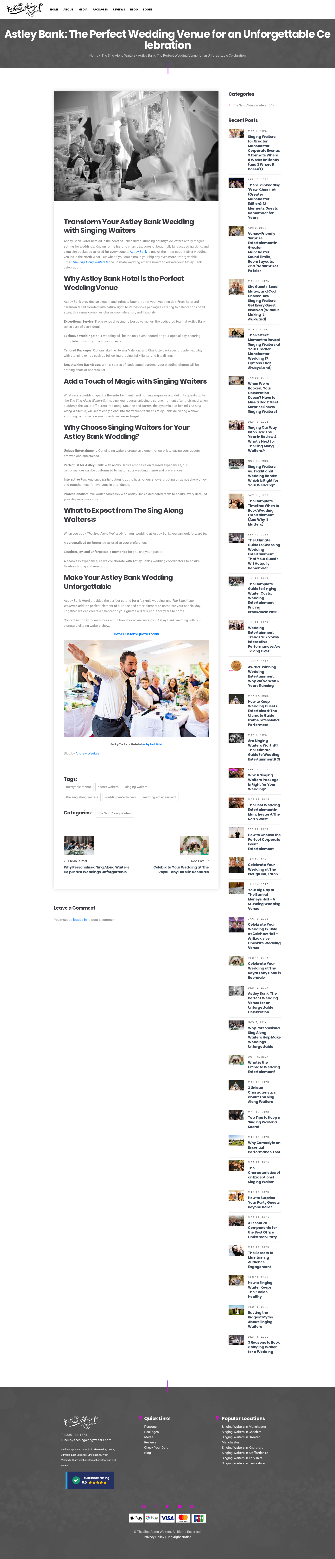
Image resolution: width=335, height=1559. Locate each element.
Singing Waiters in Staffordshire (245, 1453)
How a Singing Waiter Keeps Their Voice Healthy (260, 1289)
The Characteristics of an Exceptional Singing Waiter (264, 1174)
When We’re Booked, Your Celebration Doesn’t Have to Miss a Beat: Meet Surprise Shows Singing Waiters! (263, 397)
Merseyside (100, 1449)
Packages (151, 1432)
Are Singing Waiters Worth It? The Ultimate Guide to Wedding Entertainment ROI (264, 750)
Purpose (150, 1427)
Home (93, 55)
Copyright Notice (179, 1537)
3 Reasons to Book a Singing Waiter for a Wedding (264, 1347)
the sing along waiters (82, 797)
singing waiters (136, 787)
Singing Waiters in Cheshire (242, 1432)
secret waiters (108, 787)
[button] (90, 1480)
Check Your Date (156, 1447)
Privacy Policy (154, 1537)
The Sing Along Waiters (119, 55)
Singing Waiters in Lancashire (243, 1463)
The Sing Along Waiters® (90, 262)
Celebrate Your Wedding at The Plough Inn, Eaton (263, 869)
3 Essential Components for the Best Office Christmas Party (262, 1230)
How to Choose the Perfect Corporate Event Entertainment (264, 841)
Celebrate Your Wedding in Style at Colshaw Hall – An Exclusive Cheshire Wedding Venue (264, 936)
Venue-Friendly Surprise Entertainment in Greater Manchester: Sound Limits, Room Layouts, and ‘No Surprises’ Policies (263, 252)
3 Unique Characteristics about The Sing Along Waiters (262, 1094)
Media (148, 1437)
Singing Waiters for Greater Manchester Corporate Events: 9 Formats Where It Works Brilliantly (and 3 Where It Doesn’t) (264, 153)
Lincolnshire (94, 1454)
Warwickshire (79, 1460)
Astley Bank (138, 252)
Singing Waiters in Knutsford (242, 1447)
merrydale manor (78, 787)
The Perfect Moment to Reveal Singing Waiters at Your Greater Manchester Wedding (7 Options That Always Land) (264, 351)
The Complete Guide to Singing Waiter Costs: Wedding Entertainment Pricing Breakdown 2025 (262, 598)
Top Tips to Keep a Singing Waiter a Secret (264, 1122)
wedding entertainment (159, 797)
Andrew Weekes (87, 753)
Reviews (150, 1442)
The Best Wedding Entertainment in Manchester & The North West (264, 812)
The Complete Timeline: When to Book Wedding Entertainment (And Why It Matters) (263, 513)
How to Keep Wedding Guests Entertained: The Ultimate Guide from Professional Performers (264, 713)
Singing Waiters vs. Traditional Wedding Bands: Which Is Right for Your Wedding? (263, 476)
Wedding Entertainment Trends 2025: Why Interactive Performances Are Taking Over (264, 639)
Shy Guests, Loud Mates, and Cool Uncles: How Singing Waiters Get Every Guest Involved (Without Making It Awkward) (263, 303)
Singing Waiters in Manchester (244, 1427)
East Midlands (79, 1454)
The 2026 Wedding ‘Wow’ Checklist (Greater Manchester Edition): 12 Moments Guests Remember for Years (264, 201)
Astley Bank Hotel (152, 744)
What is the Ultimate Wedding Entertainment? (264, 1067)
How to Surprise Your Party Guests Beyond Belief (264, 1202)
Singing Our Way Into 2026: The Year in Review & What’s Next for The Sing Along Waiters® (262, 439)
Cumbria (65, 1454)
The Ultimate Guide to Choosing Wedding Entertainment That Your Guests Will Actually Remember (264, 554)
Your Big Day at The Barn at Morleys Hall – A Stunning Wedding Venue (264, 899)
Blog (147, 1453)
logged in (80, 920)
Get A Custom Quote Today (136, 634)
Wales (64, 1465)
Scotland (106, 1460)
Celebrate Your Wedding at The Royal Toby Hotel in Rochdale (264, 970)
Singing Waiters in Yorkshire (242, 1458)
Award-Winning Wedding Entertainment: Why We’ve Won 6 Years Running (263, 676)
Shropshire (94, 1460)
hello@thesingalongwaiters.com (87, 1440)
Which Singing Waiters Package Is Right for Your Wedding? (263, 782)
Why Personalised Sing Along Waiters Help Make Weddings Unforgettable (264, 1037)
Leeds (111, 1449)
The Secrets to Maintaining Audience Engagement (260, 1259)
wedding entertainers (120, 797)
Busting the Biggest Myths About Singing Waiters (260, 1319)
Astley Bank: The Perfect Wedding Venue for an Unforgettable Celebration (263, 1002)
